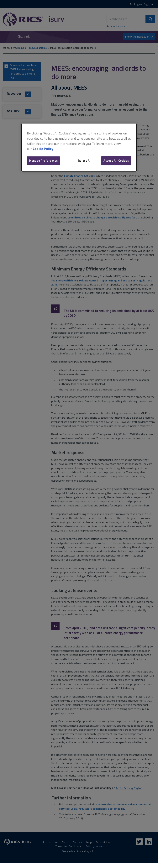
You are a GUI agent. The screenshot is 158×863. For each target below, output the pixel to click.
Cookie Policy (43, 148)
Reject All (85, 160)
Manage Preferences (43, 160)
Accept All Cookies (116, 160)
